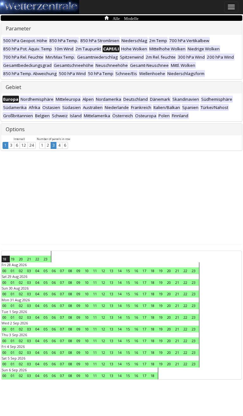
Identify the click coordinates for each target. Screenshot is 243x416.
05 (45, 270)
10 (87, 270)
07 (62, 270)
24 (31, 145)
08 (70, 270)
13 (111, 270)
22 (37, 259)
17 (144, 270)
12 (24, 145)
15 (128, 270)
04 (37, 270)
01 (13, 270)
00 (4, 270)
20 (21, 259)
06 (54, 270)
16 (136, 270)
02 (21, 270)
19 (13, 259)
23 (45, 259)
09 (78, 270)
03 (29, 270)
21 (29, 259)
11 (95, 270)
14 (120, 270)
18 (4, 259)
